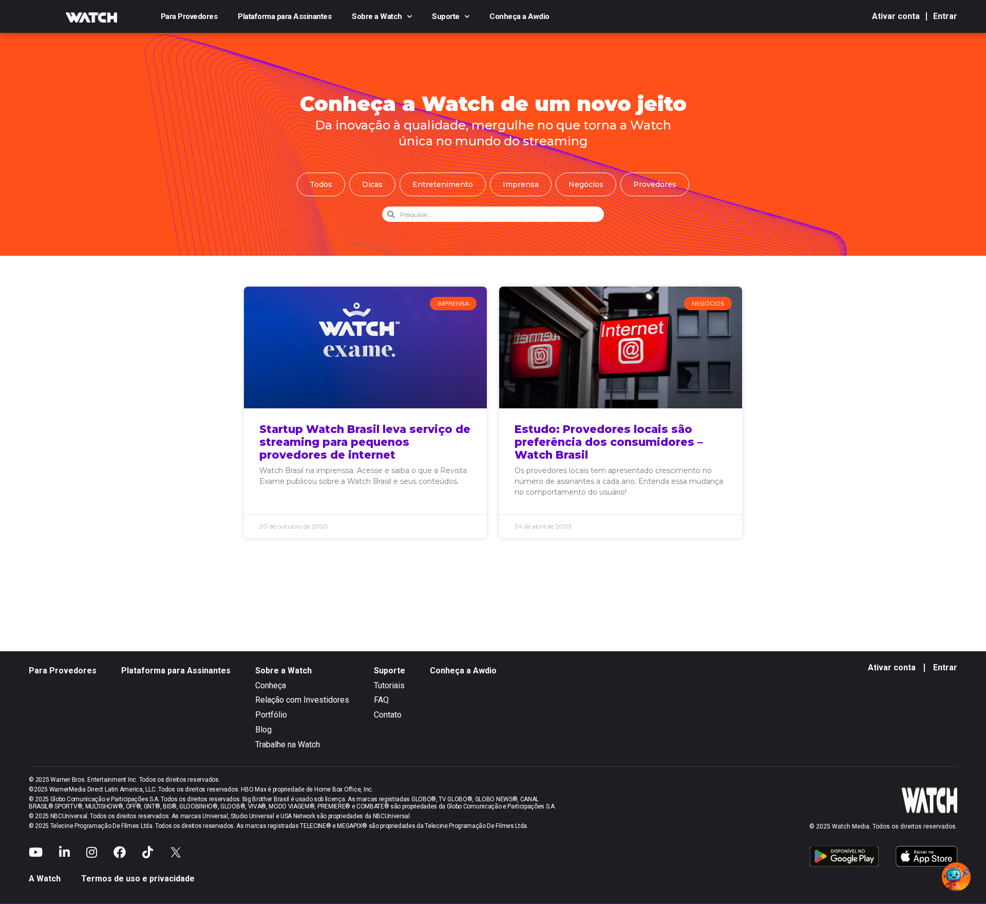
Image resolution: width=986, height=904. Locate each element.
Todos (321, 184)
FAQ (381, 700)
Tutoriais (389, 685)
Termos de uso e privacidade (138, 878)
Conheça (270, 685)
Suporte (446, 16)
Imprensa (521, 184)
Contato (388, 715)
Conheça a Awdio (519, 16)
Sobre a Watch (377, 16)
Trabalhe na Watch (287, 744)
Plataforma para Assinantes (284, 16)
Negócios (585, 184)
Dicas (372, 184)
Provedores (654, 184)
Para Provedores (189, 16)
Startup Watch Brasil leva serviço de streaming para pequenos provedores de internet (364, 442)
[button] (956, 876)
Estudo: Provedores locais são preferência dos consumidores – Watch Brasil (609, 442)
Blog (263, 729)
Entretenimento (442, 184)
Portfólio (271, 715)
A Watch (45, 878)
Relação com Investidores (302, 700)
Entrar (945, 16)
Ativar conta (896, 16)
